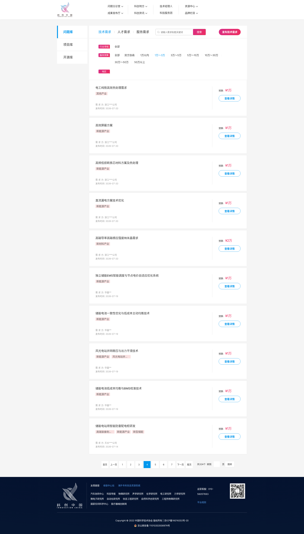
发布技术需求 (229, 32)
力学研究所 (179, 493)
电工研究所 (165, 493)
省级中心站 (108, 485)
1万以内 (144, 55)
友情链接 (95, 485)
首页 (105, 464)
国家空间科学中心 (99, 503)
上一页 (113, 464)
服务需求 (142, 32)
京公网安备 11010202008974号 (154, 525)
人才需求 (123, 32)
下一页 (180, 464)
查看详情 (230, 98)
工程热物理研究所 (171, 498)
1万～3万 (160, 55)
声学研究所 (137, 493)
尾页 (189, 464)
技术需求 (104, 32)
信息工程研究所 (130, 498)
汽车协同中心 (97, 493)
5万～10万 (193, 55)
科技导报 (111, 493)
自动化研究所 (113, 498)
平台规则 (201, 502)
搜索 (199, 32)
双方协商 (129, 55)
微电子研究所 (97, 498)
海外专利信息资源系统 (129, 485)
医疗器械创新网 (119, 503)
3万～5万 (176, 55)
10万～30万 (211, 55)
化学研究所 (151, 493)
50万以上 (139, 62)
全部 (117, 55)
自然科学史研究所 (150, 498)
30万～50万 (122, 62)
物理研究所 (124, 493)
